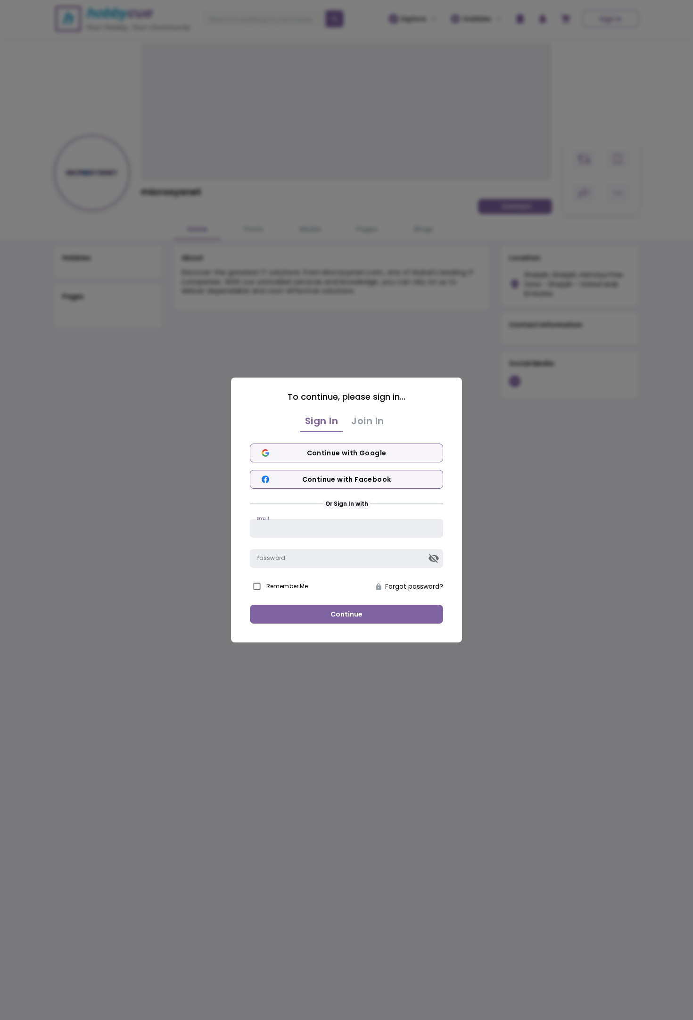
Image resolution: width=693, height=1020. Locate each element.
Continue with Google (347, 453)
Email (262, 518)
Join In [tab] (367, 421)
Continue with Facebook (346, 479)
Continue (346, 614)
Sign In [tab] (321, 421)
